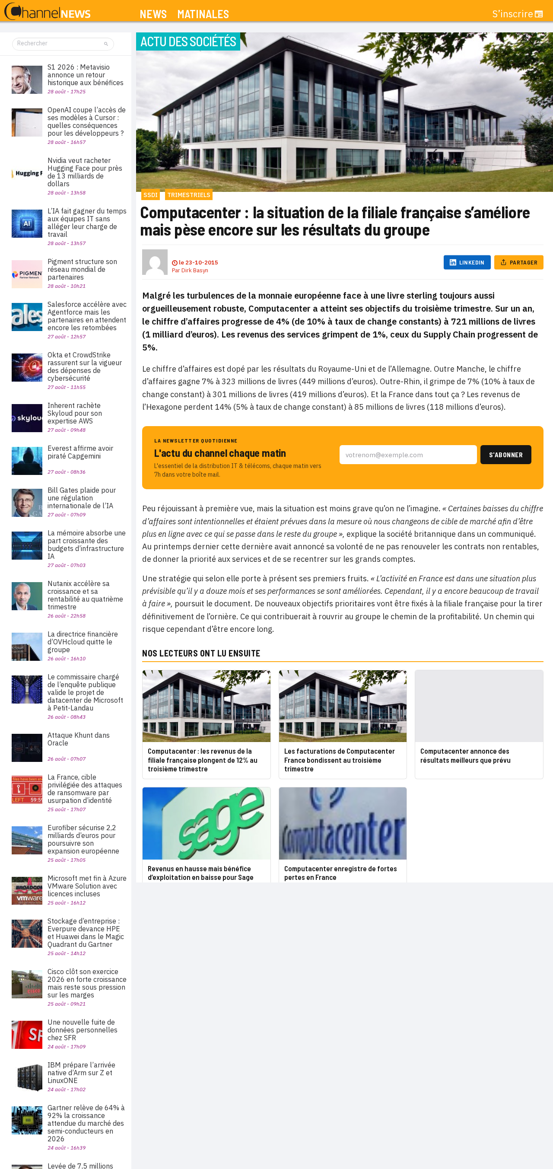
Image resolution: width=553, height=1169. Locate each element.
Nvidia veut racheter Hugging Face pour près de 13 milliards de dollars (85, 172)
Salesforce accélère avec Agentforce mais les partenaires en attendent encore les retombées (87, 316)
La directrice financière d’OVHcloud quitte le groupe (83, 642)
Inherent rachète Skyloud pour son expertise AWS (75, 413)
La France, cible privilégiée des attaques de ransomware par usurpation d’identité (85, 789)
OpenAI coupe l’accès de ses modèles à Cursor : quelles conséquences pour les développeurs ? (87, 121)
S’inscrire (513, 14)
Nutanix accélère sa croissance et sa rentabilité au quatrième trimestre (85, 595)
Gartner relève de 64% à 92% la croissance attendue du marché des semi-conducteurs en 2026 (86, 1123)
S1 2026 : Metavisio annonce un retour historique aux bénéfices (86, 75)
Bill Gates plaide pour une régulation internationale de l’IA (82, 498)
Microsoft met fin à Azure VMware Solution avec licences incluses (87, 886)
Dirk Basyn (194, 270)
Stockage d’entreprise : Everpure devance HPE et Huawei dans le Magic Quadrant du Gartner (86, 933)
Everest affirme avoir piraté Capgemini (80, 452)
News (153, 14)
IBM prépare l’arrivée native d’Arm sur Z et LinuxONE (81, 1073)
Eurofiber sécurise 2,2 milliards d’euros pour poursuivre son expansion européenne (83, 839)
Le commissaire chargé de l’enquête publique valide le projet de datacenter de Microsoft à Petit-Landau (85, 692)
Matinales (203, 14)
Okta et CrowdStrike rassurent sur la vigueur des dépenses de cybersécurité (85, 366)
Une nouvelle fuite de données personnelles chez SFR (83, 1030)
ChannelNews (47, 12)
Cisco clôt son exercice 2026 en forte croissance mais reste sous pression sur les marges (87, 983)
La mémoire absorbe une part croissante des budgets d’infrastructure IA (87, 545)
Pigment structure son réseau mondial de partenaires (82, 269)
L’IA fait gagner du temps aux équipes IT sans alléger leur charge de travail (87, 223)
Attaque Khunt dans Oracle (79, 739)
